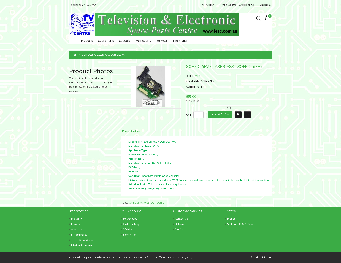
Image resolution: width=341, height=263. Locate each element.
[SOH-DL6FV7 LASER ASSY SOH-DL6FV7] (151, 86)
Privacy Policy (79, 234)
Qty (188, 114)
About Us (76, 229)
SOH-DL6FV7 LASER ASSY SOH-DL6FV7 (103, 54)
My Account (209, 4)
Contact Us (181, 218)
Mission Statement (82, 245)
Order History (131, 224)
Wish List (128, 229)
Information (180, 40)
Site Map (180, 229)
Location (76, 224)
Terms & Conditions (82, 240)
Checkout (265, 4)
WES (197, 75)
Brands (231, 218)
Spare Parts (106, 40)
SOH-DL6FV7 (135, 202)
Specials (124, 40)
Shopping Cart (247, 4)
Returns (179, 224)
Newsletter (129, 234)
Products (87, 40)
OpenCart (90, 257)
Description (131, 131)
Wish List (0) (228, 4)
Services (162, 40)
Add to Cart (221, 114)
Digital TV (77, 218)
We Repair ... (143, 40)
